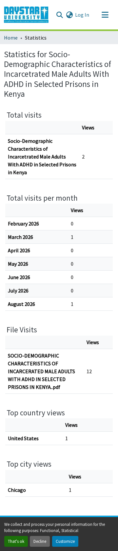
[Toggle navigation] (105, 14)
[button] (26, 15)
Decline (39, 541)
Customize (65, 541)
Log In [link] (82, 14)
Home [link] (11, 37)
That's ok (16, 541)
